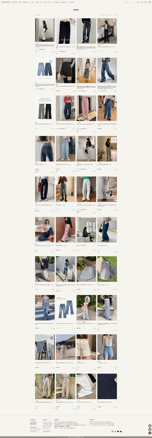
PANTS (45, 2)
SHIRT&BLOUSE (56, 2)
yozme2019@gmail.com (71, 428)
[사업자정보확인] (69, 425)
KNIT (48, 2)
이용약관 (55, 426)
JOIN (141, 2)
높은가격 (110, 15)
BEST (29, 2)
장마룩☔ (19, 2)
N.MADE (37, 2)
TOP (51, 2)
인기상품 (115, 15)
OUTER (41, 2)
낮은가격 (106, 15)
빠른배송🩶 (25, 2)
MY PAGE (145, 2)
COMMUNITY (72, 2)
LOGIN (138, 2)
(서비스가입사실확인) (110, 425)
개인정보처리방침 (62, 426)
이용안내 (67, 426)
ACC (67, 2)
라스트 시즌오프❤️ (14, 2)
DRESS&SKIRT (62, 2)
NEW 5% (32, 2)
